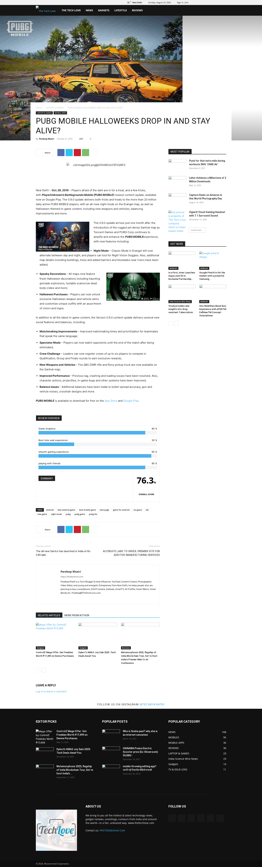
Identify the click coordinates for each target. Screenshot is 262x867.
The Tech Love (71, 10)
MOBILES (173, 268)
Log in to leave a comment (51, 691)
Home (39, 107)
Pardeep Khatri (46, 138)
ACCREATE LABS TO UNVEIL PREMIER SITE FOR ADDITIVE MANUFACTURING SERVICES (131, 553)
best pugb (104, 509)
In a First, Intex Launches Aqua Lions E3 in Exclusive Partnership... (181, 275)
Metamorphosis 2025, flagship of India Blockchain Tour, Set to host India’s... (74, 770)
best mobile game (87, 509)
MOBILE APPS (60, 113)
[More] (94, 152)
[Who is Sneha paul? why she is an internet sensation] (111, 735)
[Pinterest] (77, 152)
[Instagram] (200, 2)
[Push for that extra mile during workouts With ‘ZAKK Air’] (177, 165)
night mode (56, 514)
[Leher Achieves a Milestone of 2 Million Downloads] (177, 182)
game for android (121, 509)
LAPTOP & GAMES (55, 107)
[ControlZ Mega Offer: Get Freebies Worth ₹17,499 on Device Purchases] (55, 636)
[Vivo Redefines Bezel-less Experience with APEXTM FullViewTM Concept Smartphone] (212, 294)
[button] (222, 10)
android (50, 509)
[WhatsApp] (85, 152)
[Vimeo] (211, 2)
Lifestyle (120, 10)
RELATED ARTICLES (49, 615)
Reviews (137, 10)
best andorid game (66, 509)
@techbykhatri (152, 704)
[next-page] (44, 670)
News (89, 10)
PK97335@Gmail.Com (112, 830)
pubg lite (93, 514)
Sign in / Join (183, 2)
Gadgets (103, 10)
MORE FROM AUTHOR (77, 615)
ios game (137, 509)
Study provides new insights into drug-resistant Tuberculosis (180, 309)
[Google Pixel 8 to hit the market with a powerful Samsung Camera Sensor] (212, 260)
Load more (196, 229)
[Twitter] (206, 2)
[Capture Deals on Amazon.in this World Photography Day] (177, 199)
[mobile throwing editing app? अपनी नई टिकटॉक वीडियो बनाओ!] (111, 771)
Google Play (130, 400)
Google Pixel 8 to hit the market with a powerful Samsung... (212, 275)
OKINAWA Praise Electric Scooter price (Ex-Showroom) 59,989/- (140, 752)
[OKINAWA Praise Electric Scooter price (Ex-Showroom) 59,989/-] (111, 753)
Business (126, 648)
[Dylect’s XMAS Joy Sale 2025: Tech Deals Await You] (97, 636)
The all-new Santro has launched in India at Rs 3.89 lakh (63, 553)
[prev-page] (38, 670)
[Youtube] (223, 2)
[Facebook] (194, 2)
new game (42, 514)
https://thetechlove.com (72, 576)
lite (147, 509)
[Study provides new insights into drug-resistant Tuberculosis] (182, 294)
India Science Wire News (180, 301)
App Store (111, 400)
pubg (68, 514)
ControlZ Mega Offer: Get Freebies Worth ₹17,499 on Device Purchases (72, 735)
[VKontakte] (217, 2)
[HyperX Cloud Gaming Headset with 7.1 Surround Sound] (177, 223)
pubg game (80, 514)
